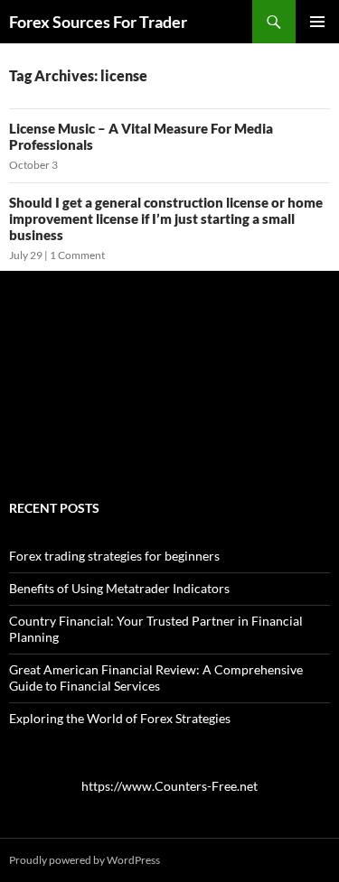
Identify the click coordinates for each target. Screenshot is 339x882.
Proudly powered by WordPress (84, 860)
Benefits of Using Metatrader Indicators (119, 588)
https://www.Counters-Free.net (169, 786)
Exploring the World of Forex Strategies (120, 718)
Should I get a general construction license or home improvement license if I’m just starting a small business (166, 218)
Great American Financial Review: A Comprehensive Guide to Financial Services (156, 677)
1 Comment (77, 255)
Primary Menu (317, 21)
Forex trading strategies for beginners (114, 555)
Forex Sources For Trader (98, 22)
